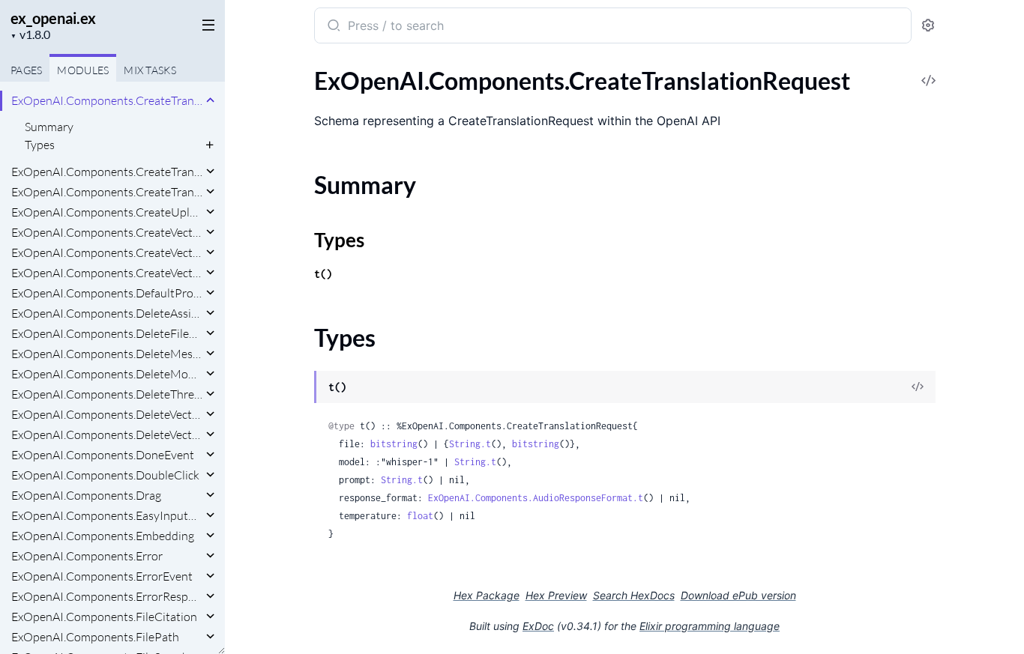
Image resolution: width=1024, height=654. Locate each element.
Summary (49, 126)
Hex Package (486, 595)
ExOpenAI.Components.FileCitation (104, 616)
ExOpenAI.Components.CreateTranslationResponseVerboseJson (106, 191)
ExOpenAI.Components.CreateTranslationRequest (106, 100)
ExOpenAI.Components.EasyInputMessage (106, 515)
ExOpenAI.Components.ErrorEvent (102, 576)
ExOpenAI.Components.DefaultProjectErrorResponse (106, 292)
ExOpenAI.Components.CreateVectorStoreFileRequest (106, 252)
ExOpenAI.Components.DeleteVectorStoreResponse (106, 434)
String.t (470, 443)
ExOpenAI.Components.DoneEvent (102, 454)
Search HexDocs (634, 596)
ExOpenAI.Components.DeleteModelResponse (106, 373)
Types (40, 144)
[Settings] (928, 25)
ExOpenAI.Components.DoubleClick (105, 474)
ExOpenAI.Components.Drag (86, 495)
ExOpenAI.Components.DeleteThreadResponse (106, 394)
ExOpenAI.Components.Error (87, 555)
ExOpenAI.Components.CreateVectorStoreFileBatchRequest (106, 232)
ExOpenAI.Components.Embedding (102, 535)
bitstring (394, 443)
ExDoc (538, 626)
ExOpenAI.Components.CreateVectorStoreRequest (106, 272)
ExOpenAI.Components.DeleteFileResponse (106, 333)
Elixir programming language (709, 626)
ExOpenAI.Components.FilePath (95, 636)
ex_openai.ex (53, 18)
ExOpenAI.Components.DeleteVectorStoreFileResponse (106, 414)
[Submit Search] (332, 26)
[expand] (210, 100)
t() (323, 273)
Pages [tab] (26, 70)
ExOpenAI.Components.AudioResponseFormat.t (535, 497)
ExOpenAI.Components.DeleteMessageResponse (106, 353)
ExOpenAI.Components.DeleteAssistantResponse (106, 313)
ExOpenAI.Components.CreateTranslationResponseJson (106, 171)
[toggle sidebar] (205, 24)
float (420, 515)
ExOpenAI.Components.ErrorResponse (106, 596)
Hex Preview (556, 595)
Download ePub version (738, 595)
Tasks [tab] (150, 70)
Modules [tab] (83, 70)
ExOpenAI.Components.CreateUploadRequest (106, 212)
